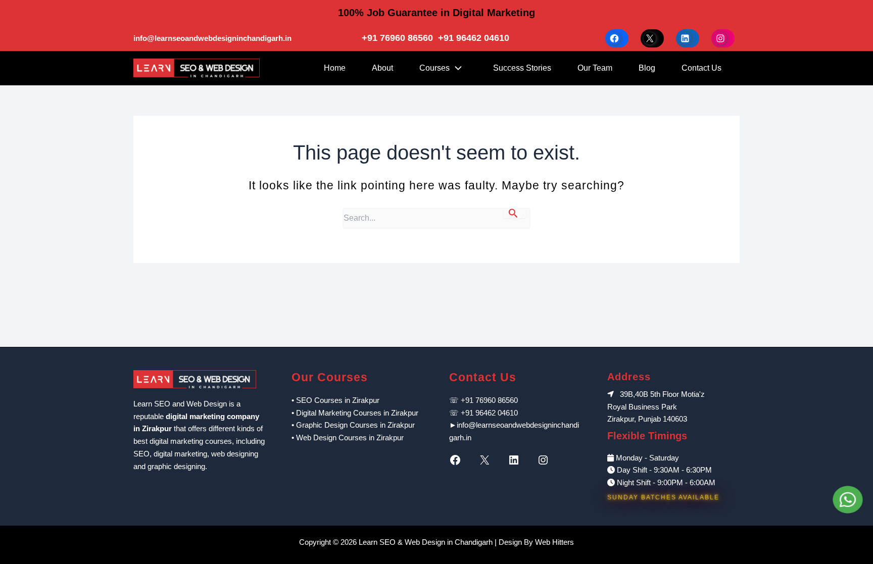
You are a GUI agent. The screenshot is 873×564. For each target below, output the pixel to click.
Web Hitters (554, 542)
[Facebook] (457, 460)
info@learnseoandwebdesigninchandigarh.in (212, 38)
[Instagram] (545, 460)
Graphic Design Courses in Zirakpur (355, 425)
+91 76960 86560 (398, 38)
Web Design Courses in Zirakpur (350, 437)
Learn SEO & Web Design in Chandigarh (426, 542)
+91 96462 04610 (473, 38)
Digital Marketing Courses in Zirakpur (357, 412)
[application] (458, 68)
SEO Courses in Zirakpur (337, 400)
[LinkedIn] (516, 460)
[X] (487, 460)
